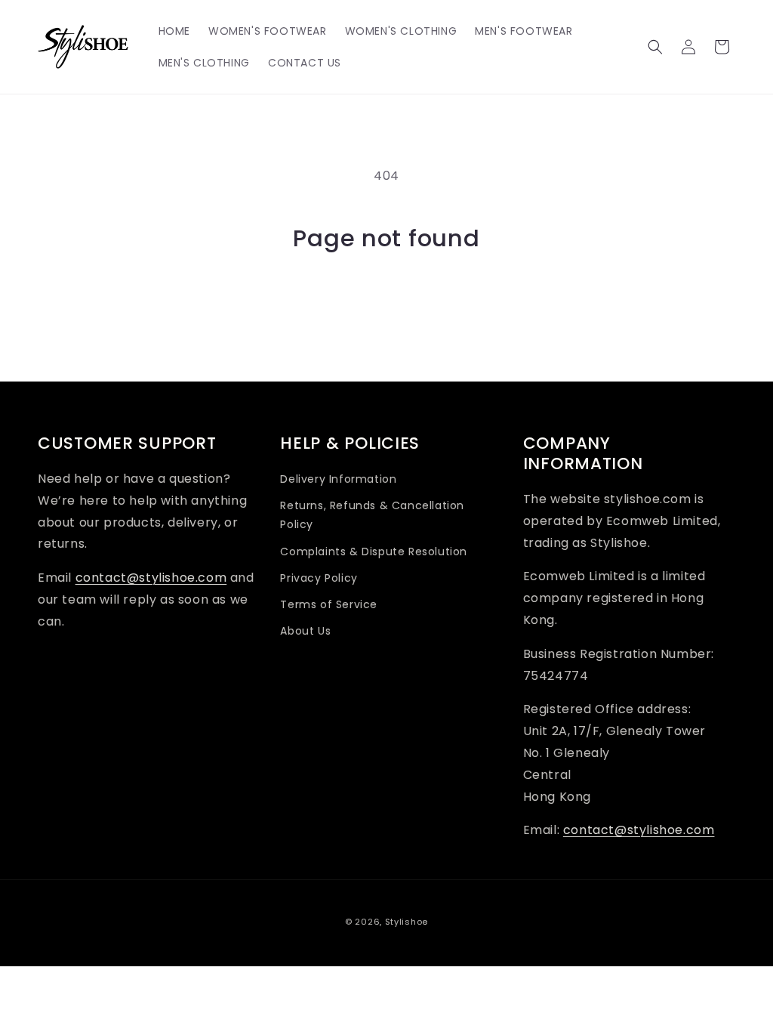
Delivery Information (338, 479)
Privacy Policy (318, 578)
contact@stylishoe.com (151, 577)
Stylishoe (406, 922)
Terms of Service (328, 604)
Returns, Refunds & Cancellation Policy (372, 515)
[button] (655, 46)
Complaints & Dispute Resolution (373, 551)
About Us (305, 630)
